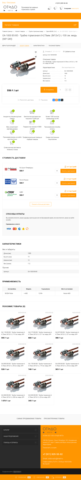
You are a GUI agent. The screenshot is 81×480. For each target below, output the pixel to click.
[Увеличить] (20, 66)
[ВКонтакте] (54, 100)
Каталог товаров (12, 25)
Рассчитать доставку (27, 100)
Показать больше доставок (40, 204)
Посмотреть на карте (49, 447)
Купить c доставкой (68, 171)
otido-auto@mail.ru (55, 459)
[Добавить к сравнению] (36, 56)
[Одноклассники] (56, 100)
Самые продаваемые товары (29, 418)
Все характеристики (68, 67)
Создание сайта (7, 471)
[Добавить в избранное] (36, 52)
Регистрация (11, 2)
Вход (4, 2)
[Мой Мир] (59, 100)
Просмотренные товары (54, 418)
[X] (62, 100)
